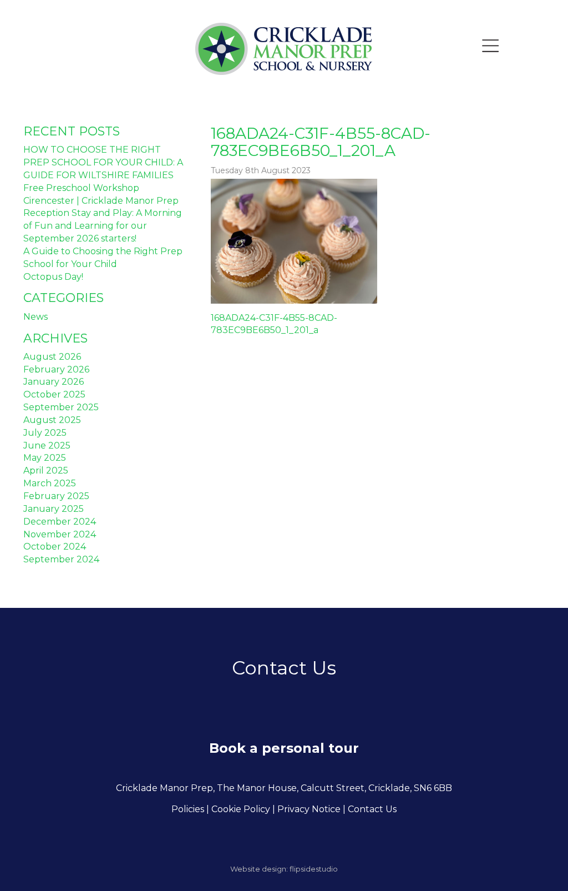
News (35, 316)
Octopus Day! (53, 276)
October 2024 (54, 546)
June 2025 (46, 445)
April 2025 (45, 470)
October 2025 (54, 394)
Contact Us (372, 809)
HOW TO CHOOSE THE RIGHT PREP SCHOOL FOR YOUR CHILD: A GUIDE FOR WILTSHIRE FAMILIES (103, 162)
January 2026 (53, 381)
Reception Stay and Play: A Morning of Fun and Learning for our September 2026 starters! (102, 226)
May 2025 (44, 457)
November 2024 (59, 534)
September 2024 (61, 559)
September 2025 (61, 407)
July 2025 (45, 432)
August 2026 (52, 356)
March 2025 (49, 483)
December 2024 (59, 521)
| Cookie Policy (238, 809)
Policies (187, 809)
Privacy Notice (309, 809)
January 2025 (53, 509)
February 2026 (56, 369)
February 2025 (56, 496)
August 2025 (52, 420)
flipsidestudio (314, 868)
